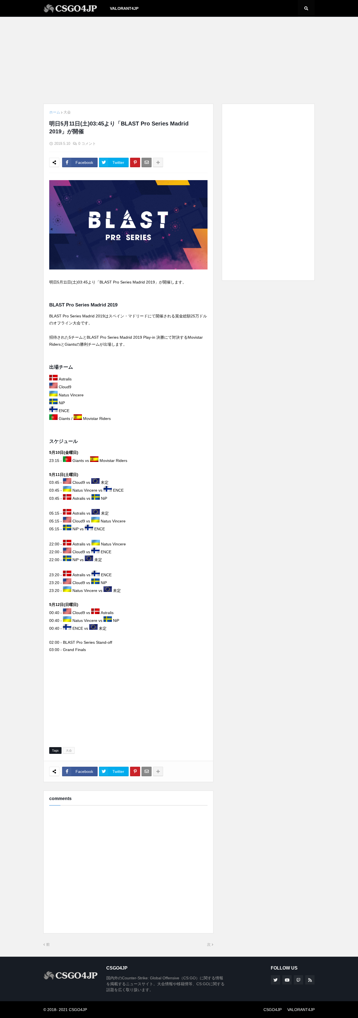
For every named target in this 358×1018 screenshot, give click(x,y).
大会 (67, 112)
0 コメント (87, 143)
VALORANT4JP (301, 1009)
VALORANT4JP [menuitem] (124, 8)
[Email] (147, 162)
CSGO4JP (272, 1009)
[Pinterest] (135, 162)
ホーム (54, 112)
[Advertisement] (179, 60)
